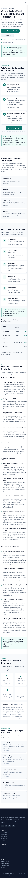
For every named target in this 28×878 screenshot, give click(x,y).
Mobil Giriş (3, 847)
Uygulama (3, 855)
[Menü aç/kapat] (25, 2)
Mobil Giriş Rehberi (8, 743)
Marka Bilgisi (4, 836)
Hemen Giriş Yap (15, 128)
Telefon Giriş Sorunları (9, 782)
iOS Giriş (3, 849)
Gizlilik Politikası (5, 865)
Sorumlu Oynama (5, 861)
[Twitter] (2, 826)
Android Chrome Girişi (9, 769)
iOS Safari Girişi (7, 756)
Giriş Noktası (4, 832)
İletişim (3, 867)
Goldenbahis (4, 8)
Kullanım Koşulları (5, 863)
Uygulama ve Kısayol (9, 793)
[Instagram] (6, 826)
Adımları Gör (8, 35)
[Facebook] (9, 826)
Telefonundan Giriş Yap (11, 31)
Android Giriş (4, 851)
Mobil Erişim (4, 834)
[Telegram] (13, 826)
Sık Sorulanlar (4, 838)
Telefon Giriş (4, 853)
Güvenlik (3, 840)
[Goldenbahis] (14, 813)
